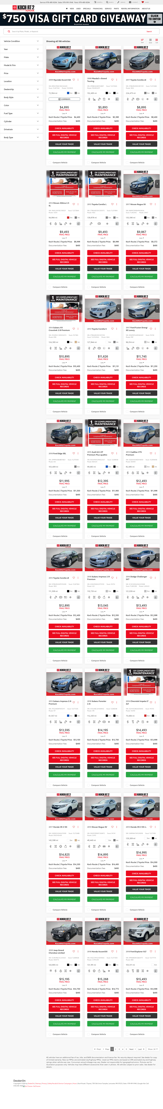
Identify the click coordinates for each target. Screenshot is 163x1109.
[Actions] (78, 80)
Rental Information (130, 8)
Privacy (44, 1083)
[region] (64, 118)
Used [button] (78, 8)
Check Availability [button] (64, 128)
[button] (80, 59)
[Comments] (117, 99)
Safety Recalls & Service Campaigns (60, 1083)
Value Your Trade (64, 144)
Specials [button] (87, 8)
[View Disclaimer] (109, 99)
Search (149, 31)
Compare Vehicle (60, 162)
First (98, 1049)
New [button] (72, 8)
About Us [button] (146, 8)
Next (132, 1049)
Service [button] (108, 8)
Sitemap (38, 1083)
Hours (75, 1083)
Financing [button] (98, 8)
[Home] (67, 8)
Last (140, 1049)
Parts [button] (116, 8)
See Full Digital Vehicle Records (64, 136)
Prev (106, 1049)
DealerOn (31, 1083)
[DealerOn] (19, 1080)
